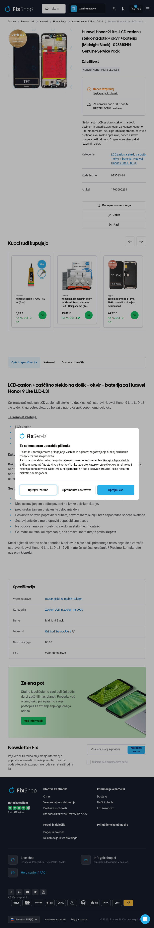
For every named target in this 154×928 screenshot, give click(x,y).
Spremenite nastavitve (76, 490)
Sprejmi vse (115, 490)
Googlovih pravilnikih (116, 460)
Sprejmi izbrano (38, 490)
